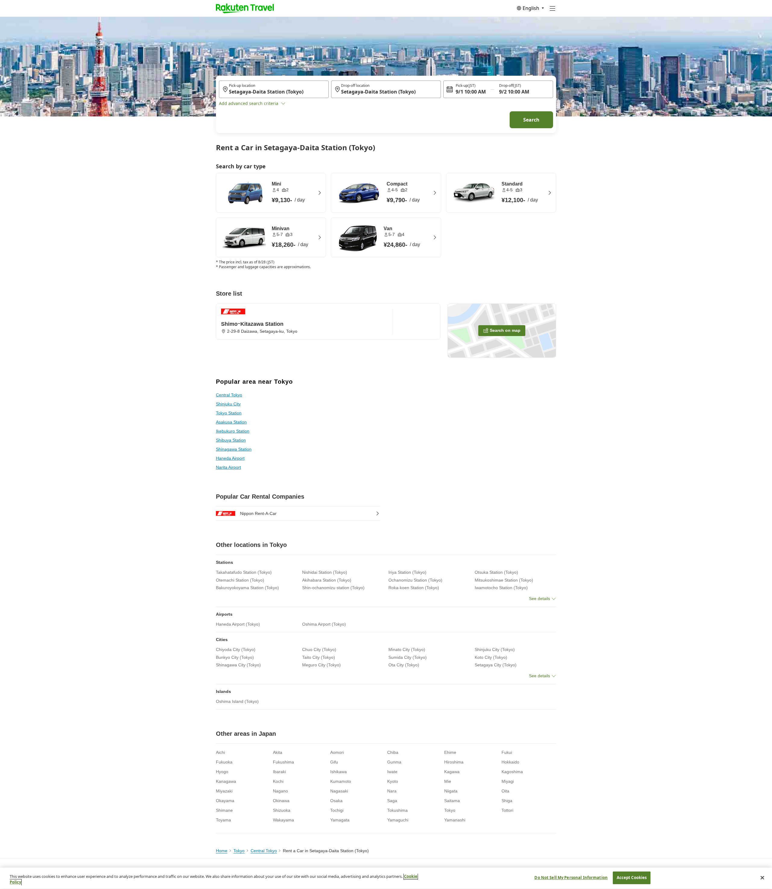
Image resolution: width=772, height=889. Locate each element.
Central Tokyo (229, 394)
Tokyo (239, 850)
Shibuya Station (231, 440)
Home (221, 850)
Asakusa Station (231, 422)
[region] (386, 878)
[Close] (762, 877)
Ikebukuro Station (232, 431)
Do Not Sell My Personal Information (571, 877)
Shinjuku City (228, 404)
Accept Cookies (632, 877)
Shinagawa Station (234, 449)
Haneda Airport (230, 458)
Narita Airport (228, 467)
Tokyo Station (229, 413)
